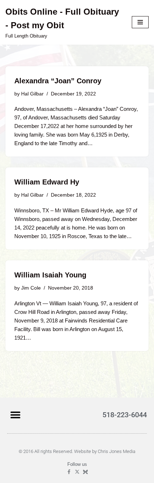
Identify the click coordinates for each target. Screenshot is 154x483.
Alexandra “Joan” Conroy (57, 81)
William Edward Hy (46, 182)
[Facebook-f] (69, 471)
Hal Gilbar (32, 94)
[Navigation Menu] (140, 22)
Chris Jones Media (116, 451)
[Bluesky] (85, 471)
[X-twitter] (77, 471)
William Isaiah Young (50, 275)
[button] (15, 414)
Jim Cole (31, 288)
